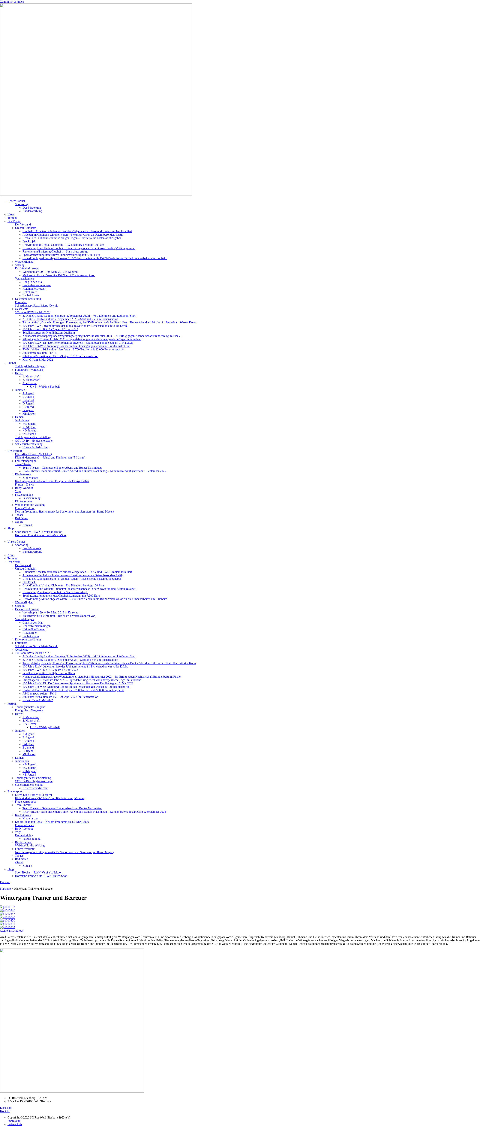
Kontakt (27, 525)
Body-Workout (24, 487)
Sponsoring (21, 204)
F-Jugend (28, 410)
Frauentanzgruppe (25, 460)
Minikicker (28, 413)
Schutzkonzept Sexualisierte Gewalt (36, 305)
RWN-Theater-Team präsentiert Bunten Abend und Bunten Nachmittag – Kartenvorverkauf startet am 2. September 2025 (94, 471)
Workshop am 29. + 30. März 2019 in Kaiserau (50, 271)
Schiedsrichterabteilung (29, 444)
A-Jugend (28, 393)
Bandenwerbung (32, 211)
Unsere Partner (16, 200)
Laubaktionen (30, 295)
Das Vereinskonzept (27, 268)
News (11, 214)
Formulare (21, 302)
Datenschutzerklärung (28, 298)
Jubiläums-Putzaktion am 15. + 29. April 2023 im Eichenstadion (60, 356)
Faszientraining (24, 494)
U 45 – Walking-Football (45, 386)
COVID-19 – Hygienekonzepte (33, 440)
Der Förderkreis (31, 207)
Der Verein (14, 221)
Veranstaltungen (24, 278)
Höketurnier (29, 292)
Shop (11, 528)
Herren (19, 373)
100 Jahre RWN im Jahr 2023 (32, 312)
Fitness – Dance (24, 484)
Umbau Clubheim (25, 227)
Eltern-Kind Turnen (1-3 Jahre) (33, 454)
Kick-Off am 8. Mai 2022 (37, 359)
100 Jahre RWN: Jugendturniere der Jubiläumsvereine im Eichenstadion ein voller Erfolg (75, 325)
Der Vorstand (23, 224)
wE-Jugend (29, 433)
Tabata (19, 514)
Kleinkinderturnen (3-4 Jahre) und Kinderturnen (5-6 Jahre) (50, 457)
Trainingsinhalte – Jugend (30, 366)
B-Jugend (28, 396)
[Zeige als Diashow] (12, 930)
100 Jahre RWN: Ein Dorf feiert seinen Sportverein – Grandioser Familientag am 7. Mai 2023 (77, 342)
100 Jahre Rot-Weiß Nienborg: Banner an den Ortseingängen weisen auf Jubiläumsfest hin (76, 346)
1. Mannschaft (30, 376)
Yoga (18, 491)
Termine (12, 217)
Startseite (5, 888)
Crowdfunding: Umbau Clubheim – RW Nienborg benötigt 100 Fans (63, 244)
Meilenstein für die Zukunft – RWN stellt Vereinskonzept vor (58, 275)
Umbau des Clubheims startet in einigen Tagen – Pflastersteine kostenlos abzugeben (72, 238)
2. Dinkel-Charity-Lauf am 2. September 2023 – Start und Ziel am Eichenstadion (70, 319)
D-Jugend (28, 403)
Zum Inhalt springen (12, 1)
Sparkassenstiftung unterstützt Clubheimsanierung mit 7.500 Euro (61, 254)
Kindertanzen (23, 474)
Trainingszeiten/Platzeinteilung (33, 437)
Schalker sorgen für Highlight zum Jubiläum (48, 332)
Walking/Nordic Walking (30, 504)
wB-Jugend (29, 423)
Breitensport (15, 450)
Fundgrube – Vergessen (29, 369)
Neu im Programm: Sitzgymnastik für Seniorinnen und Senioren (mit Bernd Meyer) (64, 511)
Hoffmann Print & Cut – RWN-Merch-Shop (41, 535)
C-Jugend (28, 400)
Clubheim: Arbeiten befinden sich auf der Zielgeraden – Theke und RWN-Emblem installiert (77, 231)
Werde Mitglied (24, 261)
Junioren (20, 390)
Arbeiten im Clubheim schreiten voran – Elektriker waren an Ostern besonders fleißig (72, 234)
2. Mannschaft (30, 379)
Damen (19, 417)
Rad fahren (21, 518)
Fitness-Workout (24, 508)
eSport (19, 521)
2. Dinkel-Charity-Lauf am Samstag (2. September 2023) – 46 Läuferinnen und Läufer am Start (78, 315)
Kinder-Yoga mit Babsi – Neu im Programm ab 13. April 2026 (52, 481)
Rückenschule (23, 501)
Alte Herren (29, 383)
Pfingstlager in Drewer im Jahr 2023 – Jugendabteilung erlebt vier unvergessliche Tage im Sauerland (81, 339)
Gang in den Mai (32, 281)
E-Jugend (28, 406)
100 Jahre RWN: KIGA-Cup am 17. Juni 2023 (50, 329)
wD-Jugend (29, 430)
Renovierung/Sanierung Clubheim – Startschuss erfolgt (55, 251)
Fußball (12, 363)
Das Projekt (29, 241)
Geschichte (21, 308)
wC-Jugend (29, 427)
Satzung (20, 265)
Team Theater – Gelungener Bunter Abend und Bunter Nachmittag (62, 467)
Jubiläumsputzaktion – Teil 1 (39, 352)
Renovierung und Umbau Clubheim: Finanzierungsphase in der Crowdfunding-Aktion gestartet (78, 248)
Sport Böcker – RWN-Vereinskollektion (38, 531)
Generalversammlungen (36, 285)
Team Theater (23, 464)
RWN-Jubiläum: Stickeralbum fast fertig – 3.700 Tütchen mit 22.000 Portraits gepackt (73, 349)
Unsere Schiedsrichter (35, 447)
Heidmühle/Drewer (33, 288)
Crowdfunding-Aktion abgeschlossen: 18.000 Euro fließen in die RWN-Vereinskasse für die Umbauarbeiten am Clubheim (94, 258)
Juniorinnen (22, 420)
